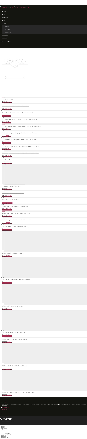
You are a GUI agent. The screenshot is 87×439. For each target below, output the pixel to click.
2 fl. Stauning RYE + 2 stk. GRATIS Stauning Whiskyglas (14, 332)
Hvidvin (4, 11)
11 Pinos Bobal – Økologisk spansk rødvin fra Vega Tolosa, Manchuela (17, 112)
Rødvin (3, 14)
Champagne (5, 17)
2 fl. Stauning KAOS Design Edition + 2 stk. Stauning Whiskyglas (16, 279)
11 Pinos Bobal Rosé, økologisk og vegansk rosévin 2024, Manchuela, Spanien (19, 119)
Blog (3, 411)
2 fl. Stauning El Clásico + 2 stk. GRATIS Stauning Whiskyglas (15, 226)
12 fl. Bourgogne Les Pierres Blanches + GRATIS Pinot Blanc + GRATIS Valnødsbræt (20, 153)
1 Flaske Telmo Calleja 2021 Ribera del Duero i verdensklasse (15, 106)
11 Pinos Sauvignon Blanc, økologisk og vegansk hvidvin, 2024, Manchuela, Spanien (20, 146)
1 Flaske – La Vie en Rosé (7, 99)
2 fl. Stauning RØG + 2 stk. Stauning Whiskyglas (12, 306)
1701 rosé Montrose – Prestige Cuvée (10, 199)
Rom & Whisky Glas (6, 41)
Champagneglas (8, 32)
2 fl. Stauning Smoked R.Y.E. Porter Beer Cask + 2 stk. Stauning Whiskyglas (18, 392)
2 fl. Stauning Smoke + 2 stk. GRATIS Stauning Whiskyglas (14, 365)
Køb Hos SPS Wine (6, 116)
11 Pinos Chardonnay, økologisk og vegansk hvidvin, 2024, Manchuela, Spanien (19, 133)
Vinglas (4, 23)
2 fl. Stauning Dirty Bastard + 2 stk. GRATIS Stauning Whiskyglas (16, 213)
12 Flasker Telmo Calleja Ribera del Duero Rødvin (13, 193)
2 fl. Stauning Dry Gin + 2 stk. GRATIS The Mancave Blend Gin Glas (16, 220)
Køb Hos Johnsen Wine (7, 203)
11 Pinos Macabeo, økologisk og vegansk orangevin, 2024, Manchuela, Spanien (19, 139)
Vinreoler (4, 38)
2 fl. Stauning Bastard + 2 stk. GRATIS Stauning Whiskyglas (15, 206)
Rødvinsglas (7, 26)
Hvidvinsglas (7, 29)
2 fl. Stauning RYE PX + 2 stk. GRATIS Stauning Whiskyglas (14, 339)
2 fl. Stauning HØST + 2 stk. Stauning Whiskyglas (12, 253)
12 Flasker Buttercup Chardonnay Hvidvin (11, 186)
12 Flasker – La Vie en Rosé (8, 159)
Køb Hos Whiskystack (7, 102)
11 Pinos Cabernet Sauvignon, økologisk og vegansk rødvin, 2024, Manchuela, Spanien (21, 126)
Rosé (3, 20)
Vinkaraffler (5, 35)
